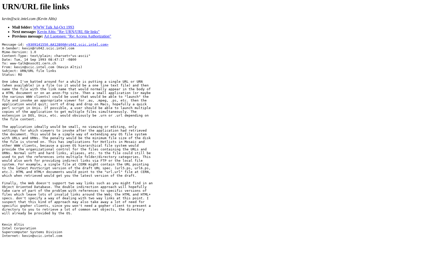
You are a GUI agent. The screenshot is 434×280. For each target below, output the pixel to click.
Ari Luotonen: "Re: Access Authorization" (77, 36)
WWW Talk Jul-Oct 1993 (53, 27)
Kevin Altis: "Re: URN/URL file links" (68, 32)
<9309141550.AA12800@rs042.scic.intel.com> (67, 44)
